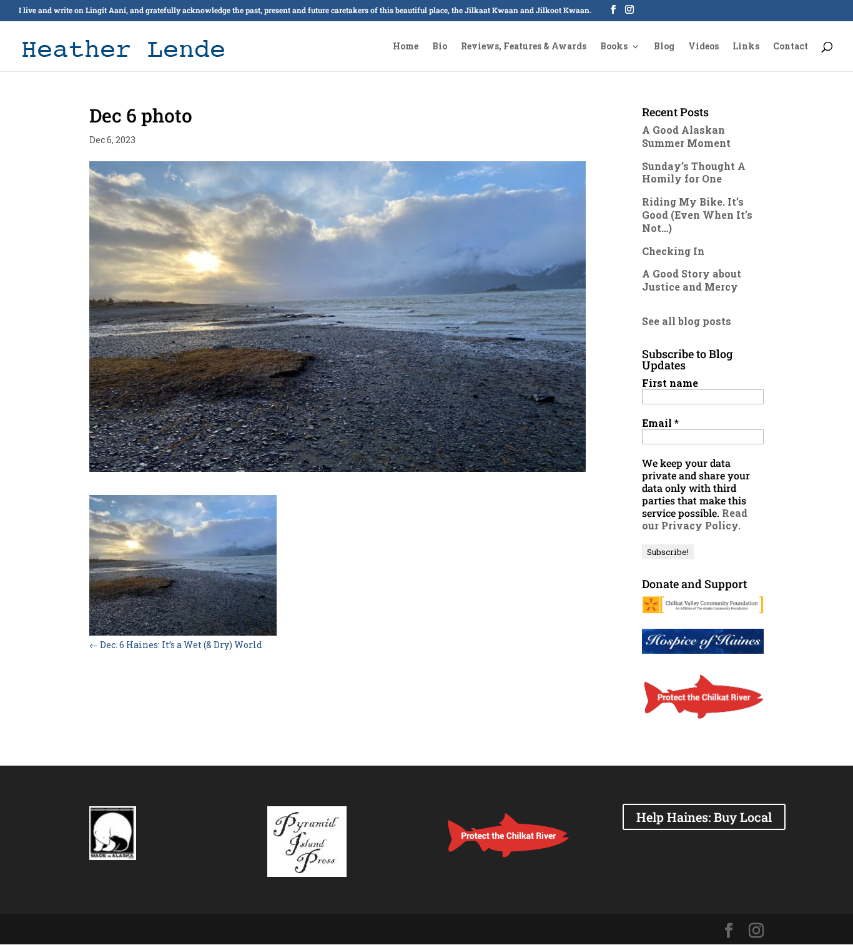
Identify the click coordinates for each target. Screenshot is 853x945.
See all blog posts (686, 321)
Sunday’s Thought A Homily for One (694, 172)
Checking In (673, 251)
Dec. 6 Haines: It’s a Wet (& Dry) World (175, 645)
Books (614, 47)
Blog (664, 47)
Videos (703, 47)
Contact (790, 47)
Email (660, 423)
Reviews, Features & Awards (523, 47)
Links (745, 47)
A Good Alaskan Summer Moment (686, 136)
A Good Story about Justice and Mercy (691, 280)
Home (405, 47)
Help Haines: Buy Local (704, 817)
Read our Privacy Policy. (694, 519)
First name (670, 383)
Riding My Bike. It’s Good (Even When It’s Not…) (697, 214)
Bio (439, 47)
